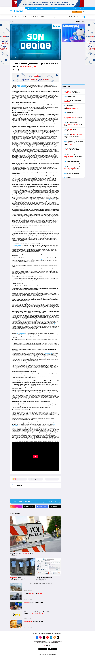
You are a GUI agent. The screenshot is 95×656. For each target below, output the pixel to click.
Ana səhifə (78, 21)
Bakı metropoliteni (21, 85)
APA (54, 85)
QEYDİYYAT (82, 8)
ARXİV (45, 633)
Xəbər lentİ (31, 12)
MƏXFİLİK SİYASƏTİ (58, 633)
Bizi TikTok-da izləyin (29, 506)
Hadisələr (14, 16)
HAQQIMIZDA (50, 633)
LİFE (44, 12)
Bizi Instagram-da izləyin (17, 506)
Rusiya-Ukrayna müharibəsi (29, 16)
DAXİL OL (75, 8)
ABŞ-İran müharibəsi (46, 16)
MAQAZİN (39, 12)
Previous (11, 17)
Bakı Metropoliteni (22, 86)
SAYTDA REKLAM (36, 633)
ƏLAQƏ (42, 633)
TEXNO (55, 12)
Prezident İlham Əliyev (75, 16)
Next (84, 17)
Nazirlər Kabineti (48, 353)
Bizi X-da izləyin (54, 506)
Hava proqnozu (60, 16)
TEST (66, 12)
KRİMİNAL (49, 12)
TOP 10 (61, 12)
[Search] (84, 11)
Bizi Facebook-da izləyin (42, 506)
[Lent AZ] (18, 11)
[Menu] (11, 11)
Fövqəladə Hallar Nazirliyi (48, 199)
